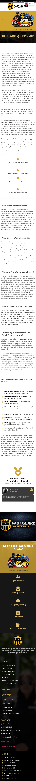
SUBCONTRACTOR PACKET (11, 713)
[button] (2, 20)
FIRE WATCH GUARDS (9, 666)
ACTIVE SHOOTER (8, 699)
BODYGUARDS (6, 677)
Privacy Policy (5, 742)
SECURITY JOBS (7, 707)
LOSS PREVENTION (8, 674)
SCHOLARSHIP (7, 710)
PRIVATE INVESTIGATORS (10, 680)
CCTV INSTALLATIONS (9, 683)
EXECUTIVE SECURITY (8, 672)
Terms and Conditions (8, 746)
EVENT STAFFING (7, 669)
